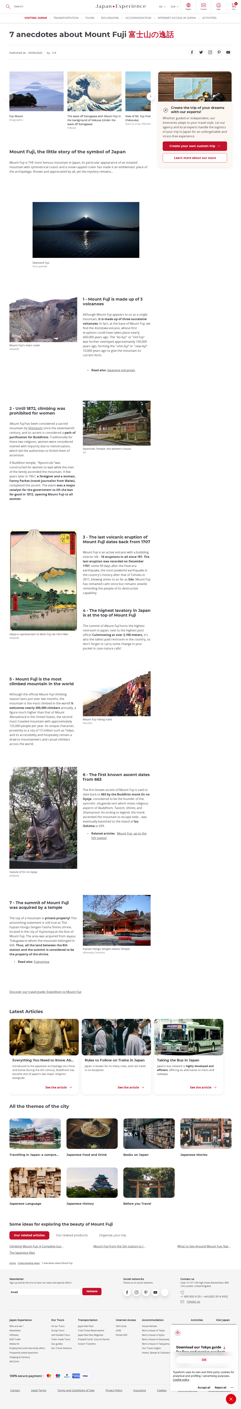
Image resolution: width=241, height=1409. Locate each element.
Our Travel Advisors (61, 1348)
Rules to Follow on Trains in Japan (115, 1060)
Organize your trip (112, 1235)
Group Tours (57, 1330)
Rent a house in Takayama (155, 1343)
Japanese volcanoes (121, 370)
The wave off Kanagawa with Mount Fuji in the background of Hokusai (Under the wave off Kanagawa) (94, 121)
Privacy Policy (114, 1390)
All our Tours (58, 1326)
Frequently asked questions (23, 1352)
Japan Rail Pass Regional (90, 1335)
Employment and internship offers (27, 1348)
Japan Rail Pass (86, 1326)
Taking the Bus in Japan (178, 1060)
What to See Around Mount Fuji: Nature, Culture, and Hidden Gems (204, 1246)
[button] (9, 96)
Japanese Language (25, 1203)
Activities (209, 18)
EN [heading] (160, 6)
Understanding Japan (29, 1263)
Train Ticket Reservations (91, 1330)
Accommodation (138, 18)
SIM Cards (121, 1326)
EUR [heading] (173, 6)
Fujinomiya (41, 962)
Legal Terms (38, 1390)
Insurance (139, 1390)
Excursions (110, 18)
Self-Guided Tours (60, 1335)
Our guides (57, 1343)
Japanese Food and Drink (86, 1154)
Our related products (72, 1235)
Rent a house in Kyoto (153, 1335)
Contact (15, 1390)
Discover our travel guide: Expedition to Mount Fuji (45, 992)
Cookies (162, 1390)
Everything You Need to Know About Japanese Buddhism (44, 1060)
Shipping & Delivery (19, 1357)
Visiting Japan (35, 18)
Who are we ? (16, 1326)
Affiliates (14, 1335)
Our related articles (29, 1235)
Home (12, 1263)
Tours (90, 18)
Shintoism (35, 428)
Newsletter (15, 1330)
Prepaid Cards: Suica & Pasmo (94, 1339)
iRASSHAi (14, 1361)
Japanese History (80, 1203)
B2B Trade (15, 1339)
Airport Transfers (87, 1343)
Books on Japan (136, 1154)
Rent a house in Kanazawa (155, 1339)
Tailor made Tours (60, 1339)
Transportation (66, 18)
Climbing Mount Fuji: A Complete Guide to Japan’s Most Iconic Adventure (36, 1246)
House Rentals (149, 1326)
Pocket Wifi (121, 1335)
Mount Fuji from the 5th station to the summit (120, 1246)
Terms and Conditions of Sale (76, 1390)
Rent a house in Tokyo (153, 1330)
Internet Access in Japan (177, 18)
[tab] (29, 1235)
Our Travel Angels (151, 1348)
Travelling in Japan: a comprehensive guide (35, 1154)
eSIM (118, 1330)
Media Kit (14, 1343)
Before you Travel (137, 1203)
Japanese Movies (193, 1154)
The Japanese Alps (22, 1253)
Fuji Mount (16, 117)
